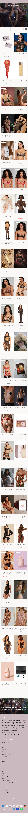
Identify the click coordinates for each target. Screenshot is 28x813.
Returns (3, 747)
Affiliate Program (6, 776)
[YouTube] (14, 735)
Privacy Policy (5, 756)
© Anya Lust (14, 798)
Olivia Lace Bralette (21, 53)
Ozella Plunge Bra (7, 325)
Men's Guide (4, 752)
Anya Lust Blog (5, 778)
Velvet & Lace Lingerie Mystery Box (20, 271)
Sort (15, 29)
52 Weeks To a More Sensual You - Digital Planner (21, 518)
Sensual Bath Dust (20, 352)
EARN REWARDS (5, 769)
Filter (5, 29)
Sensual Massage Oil (21, 80)
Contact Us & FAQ (6, 742)
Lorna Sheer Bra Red (21, 189)
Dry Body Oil (7, 269)
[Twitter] (5, 735)
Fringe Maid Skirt (20, 407)
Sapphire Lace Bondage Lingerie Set (7, 573)
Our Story (4, 771)
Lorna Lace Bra (20, 242)
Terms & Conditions (6, 759)
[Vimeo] (18, 735)
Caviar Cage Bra (21, 215)
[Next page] (22, 692)
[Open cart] (26, 5)
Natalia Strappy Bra (7, 108)
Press (3, 773)
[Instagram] (8, 735)
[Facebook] (2, 735)
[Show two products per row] (26, 29)
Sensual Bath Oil (21, 462)
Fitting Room (5, 745)
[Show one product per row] (23, 29)
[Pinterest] (11, 735)
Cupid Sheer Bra (7, 189)
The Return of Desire (20, 380)
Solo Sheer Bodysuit (21, 135)
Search (3, 761)
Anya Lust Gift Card (6, 754)
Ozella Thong (21, 298)
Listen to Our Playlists (7, 780)
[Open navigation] (2, 5)
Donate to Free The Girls (7, 783)
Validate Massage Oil (7, 162)
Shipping (4, 749)
